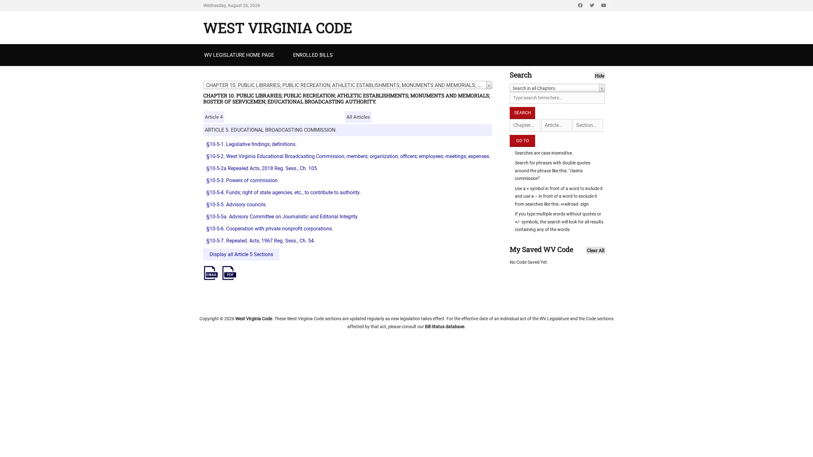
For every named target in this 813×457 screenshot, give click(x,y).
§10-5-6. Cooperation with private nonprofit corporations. (269, 229)
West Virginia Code (277, 27)
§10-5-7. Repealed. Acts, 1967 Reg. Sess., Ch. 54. (260, 241)
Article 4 (214, 117)
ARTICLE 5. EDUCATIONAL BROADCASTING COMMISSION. (271, 130)
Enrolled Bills (313, 55)
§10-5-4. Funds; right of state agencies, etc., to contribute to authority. (283, 192)
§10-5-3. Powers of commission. (242, 180)
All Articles (358, 117)
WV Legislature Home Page (239, 55)
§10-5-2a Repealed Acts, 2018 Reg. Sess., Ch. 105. (263, 168)
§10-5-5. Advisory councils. (236, 205)
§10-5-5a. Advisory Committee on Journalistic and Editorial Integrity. (282, 217)
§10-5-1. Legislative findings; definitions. (251, 144)
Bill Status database (444, 326)
